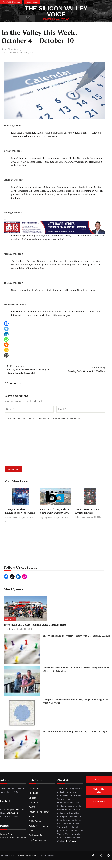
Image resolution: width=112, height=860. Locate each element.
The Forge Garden (35, 261)
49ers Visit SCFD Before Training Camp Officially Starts (35, 624)
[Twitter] (6, 329)
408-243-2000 (13, 813)
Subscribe (99, 779)
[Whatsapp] (6, 339)
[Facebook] (6, 323)
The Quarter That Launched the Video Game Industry (20, 513)
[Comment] (6, 355)
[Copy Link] (6, 350)
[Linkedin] (6, 334)
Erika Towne (80, 517)
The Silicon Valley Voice (56, 11)
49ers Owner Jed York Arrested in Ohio (87, 511)
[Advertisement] (56, 544)
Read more (71, 841)
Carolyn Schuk (11, 517)
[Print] (6, 344)
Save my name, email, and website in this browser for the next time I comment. (44, 418)
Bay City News (46, 517)
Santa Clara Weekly (11, 49)
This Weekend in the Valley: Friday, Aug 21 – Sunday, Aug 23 (76, 635)
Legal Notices (32, 2)
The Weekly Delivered (11, 2)
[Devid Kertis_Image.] (54, 227)
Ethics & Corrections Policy (13, 837)
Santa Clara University (63, 132)
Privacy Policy (6, 834)
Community (9, 619)
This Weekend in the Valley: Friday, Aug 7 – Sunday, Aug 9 (74, 731)
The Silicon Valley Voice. (26, 855)
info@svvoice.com (15, 809)
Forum (64, 158)
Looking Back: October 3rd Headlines (86, 371)
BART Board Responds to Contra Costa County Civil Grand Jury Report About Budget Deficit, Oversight (54, 514)
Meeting (53, 290)
